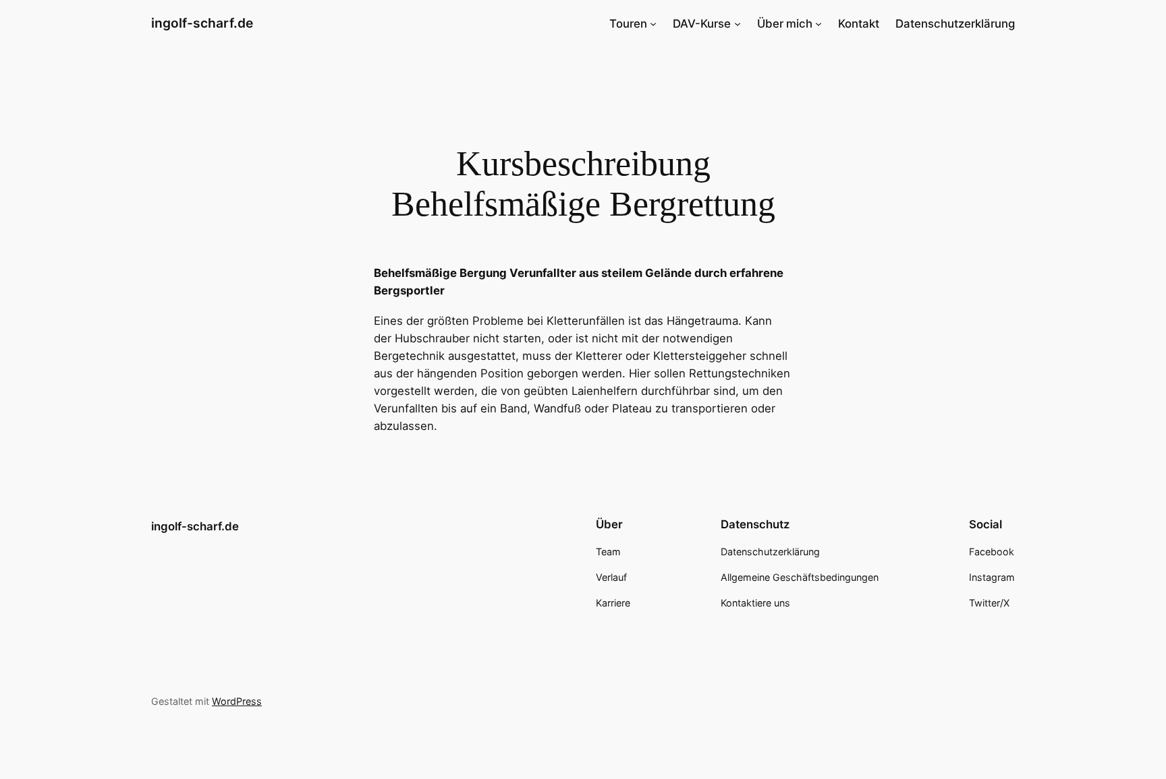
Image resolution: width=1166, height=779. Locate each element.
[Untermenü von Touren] (653, 23)
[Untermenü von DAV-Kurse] (737, 23)
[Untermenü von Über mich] (818, 23)
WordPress (237, 701)
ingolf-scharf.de (202, 23)
